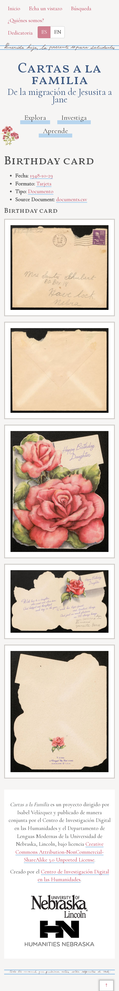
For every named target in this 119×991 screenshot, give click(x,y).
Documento (40, 191)
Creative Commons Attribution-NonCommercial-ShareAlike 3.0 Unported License (59, 852)
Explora (35, 117)
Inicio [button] (14, 8)
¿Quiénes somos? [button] (26, 20)
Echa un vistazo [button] (45, 8)
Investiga (74, 117)
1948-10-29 (41, 175)
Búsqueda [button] (81, 8)
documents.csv (71, 199)
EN (57, 32)
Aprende (55, 130)
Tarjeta (43, 183)
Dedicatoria (20, 33)
